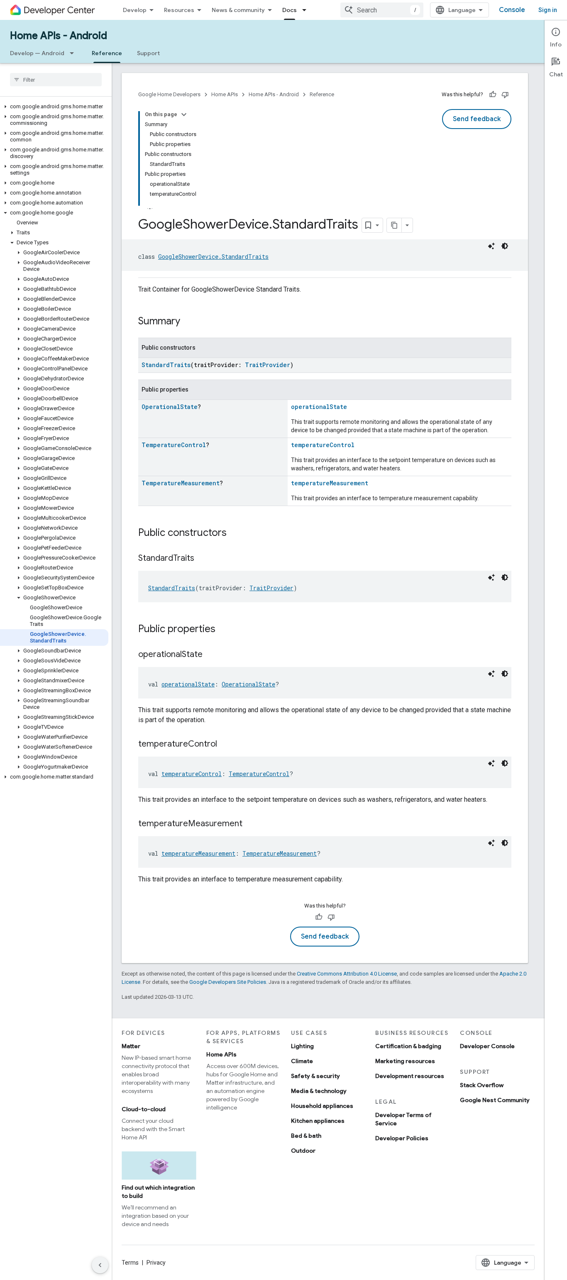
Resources (179, 10)
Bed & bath (306, 1135)
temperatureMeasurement (329, 483)
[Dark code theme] (504, 246)
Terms (130, 1262)
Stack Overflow (481, 1085)
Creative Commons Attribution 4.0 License (347, 974)
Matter (131, 1046)
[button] (54, 107)
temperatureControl (322, 445)
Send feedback (477, 119)
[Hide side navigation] (100, 1265)
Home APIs (224, 94)
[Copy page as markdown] (394, 225)
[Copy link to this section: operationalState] (211, 655)
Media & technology (319, 1091)
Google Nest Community (495, 1100)
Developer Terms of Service (403, 1119)
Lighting (302, 1046)
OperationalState (170, 407)
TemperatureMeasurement (181, 483)
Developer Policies (401, 1138)
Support (148, 53)
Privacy (156, 1262)
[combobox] (381, 9)
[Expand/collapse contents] (184, 114)
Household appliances (322, 1106)
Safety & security (315, 1076)
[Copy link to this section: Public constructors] (235, 533)
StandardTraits (166, 365)
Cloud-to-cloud (144, 1109)
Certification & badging (408, 1046)
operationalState (319, 407)
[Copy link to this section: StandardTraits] (202, 559)
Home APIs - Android (58, 35)
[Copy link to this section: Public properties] (223, 630)
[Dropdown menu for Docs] (307, 10)
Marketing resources (405, 1061)
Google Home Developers (169, 94)
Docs (289, 10)
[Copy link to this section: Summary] (188, 322)
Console (512, 10)
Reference (107, 53)
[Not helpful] (505, 94)
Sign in (547, 10)
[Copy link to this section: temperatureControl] (225, 745)
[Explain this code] (491, 246)
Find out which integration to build (158, 1192)
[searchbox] (56, 79)
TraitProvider (267, 365)
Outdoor (303, 1150)
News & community (238, 10)
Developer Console (487, 1046)
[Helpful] (492, 94)
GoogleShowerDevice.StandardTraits (213, 256)
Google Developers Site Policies (227, 982)
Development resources (409, 1076)
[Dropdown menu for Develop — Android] (74, 53)
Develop (135, 10)
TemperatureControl (174, 445)
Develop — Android (37, 53)
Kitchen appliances (318, 1120)
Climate (302, 1061)
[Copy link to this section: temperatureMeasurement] (250, 824)
